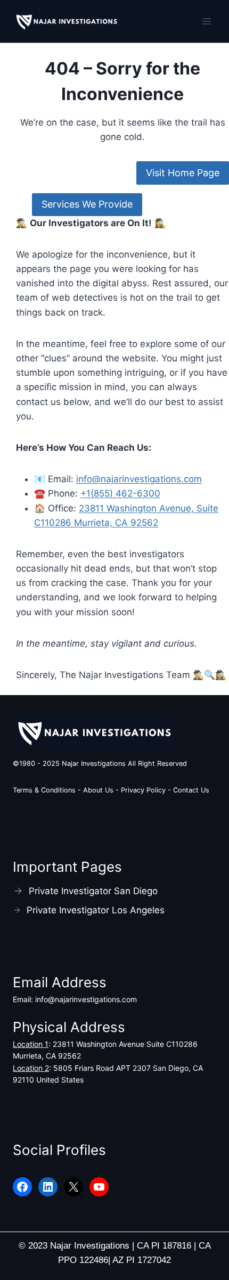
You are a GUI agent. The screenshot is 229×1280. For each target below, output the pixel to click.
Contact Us (191, 790)
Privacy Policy (144, 790)
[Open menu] (206, 21)
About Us (98, 790)
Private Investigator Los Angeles (96, 910)
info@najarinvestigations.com (139, 479)
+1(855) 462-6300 (120, 493)
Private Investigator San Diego (93, 891)
